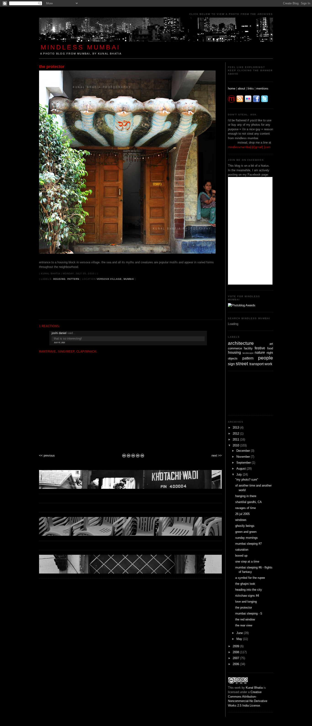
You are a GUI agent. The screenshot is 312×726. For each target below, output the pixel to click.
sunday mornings (246, 537)
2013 (236, 427)
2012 (236, 433)
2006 (236, 664)
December (243, 450)
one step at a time (247, 561)
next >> (217, 455)
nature (260, 352)
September (244, 462)
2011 (236, 439)
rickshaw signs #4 (247, 595)
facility (248, 348)
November (243, 456)
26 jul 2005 (242, 514)
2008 (236, 652)
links (251, 88)
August (241, 468)
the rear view (243, 625)
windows (240, 520)
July (239, 474)
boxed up (241, 555)
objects (233, 358)
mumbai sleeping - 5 (248, 613)
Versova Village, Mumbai (115, 279)
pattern (73, 279)
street (242, 363)
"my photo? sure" (246, 479)
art (271, 343)
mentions (262, 88)
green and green (245, 531)
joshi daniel (59, 333)
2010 (236, 445)
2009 (236, 646)
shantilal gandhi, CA (248, 502)
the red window (245, 619)
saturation (241, 549)
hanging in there (245, 496)
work (268, 364)
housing (59, 279)
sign (231, 364)
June (240, 633)
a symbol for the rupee (250, 577)
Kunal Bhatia (254, 687)
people (265, 357)
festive (260, 348)
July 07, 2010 (59, 343)
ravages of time (245, 508)
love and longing (246, 601)
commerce (235, 348)
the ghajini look (245, 583)
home (231, 88)
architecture (241, 343)
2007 (236, 658)
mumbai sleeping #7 (248, 543)
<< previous (47, 455)
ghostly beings (244, 526)
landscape (248, 353)
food (270, 348)
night (270, 352)
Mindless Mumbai (80, 47)
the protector (51, 66)
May (239, 639)
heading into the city (248, 589)
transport (256, 364)
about (241, 88)
